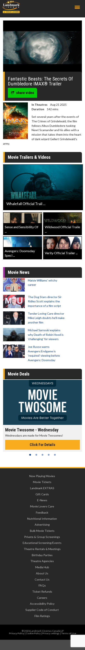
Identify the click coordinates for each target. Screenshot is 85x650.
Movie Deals (19, 374)
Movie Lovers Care (42, 506)
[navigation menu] (77, 7)
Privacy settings (51, 633)
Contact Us (42, 579)
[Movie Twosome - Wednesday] (42, 402)
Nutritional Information (42, 518)
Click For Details (42, 444)
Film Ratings (42, 616)
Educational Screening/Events (42, 543)
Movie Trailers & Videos (29, 157)
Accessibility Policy (42, 603)
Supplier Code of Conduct (42, 609)
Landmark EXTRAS (42, 488)
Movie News (19, 272)
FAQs (42, 585)
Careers (42, 597)
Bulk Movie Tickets (42, 530)
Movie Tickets (42, 482)
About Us (42, 573)
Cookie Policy (33, 633)
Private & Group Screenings (42, 537)
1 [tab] (30, 455)
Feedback (42, 512)
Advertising (42, 524)
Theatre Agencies (42, 561)
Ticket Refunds (42, 591)
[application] (42, 48)
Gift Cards (42, 494)
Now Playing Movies (42, 476)
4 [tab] (49, 455)
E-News (42, 500)
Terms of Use (68, 633)
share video (25, 93)
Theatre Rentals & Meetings (42, 549)
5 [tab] (55, 455)
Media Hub (42, 567)
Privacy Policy (16, 633)
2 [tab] (36, 455)
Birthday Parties (42, 555)
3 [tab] (42, 455)
